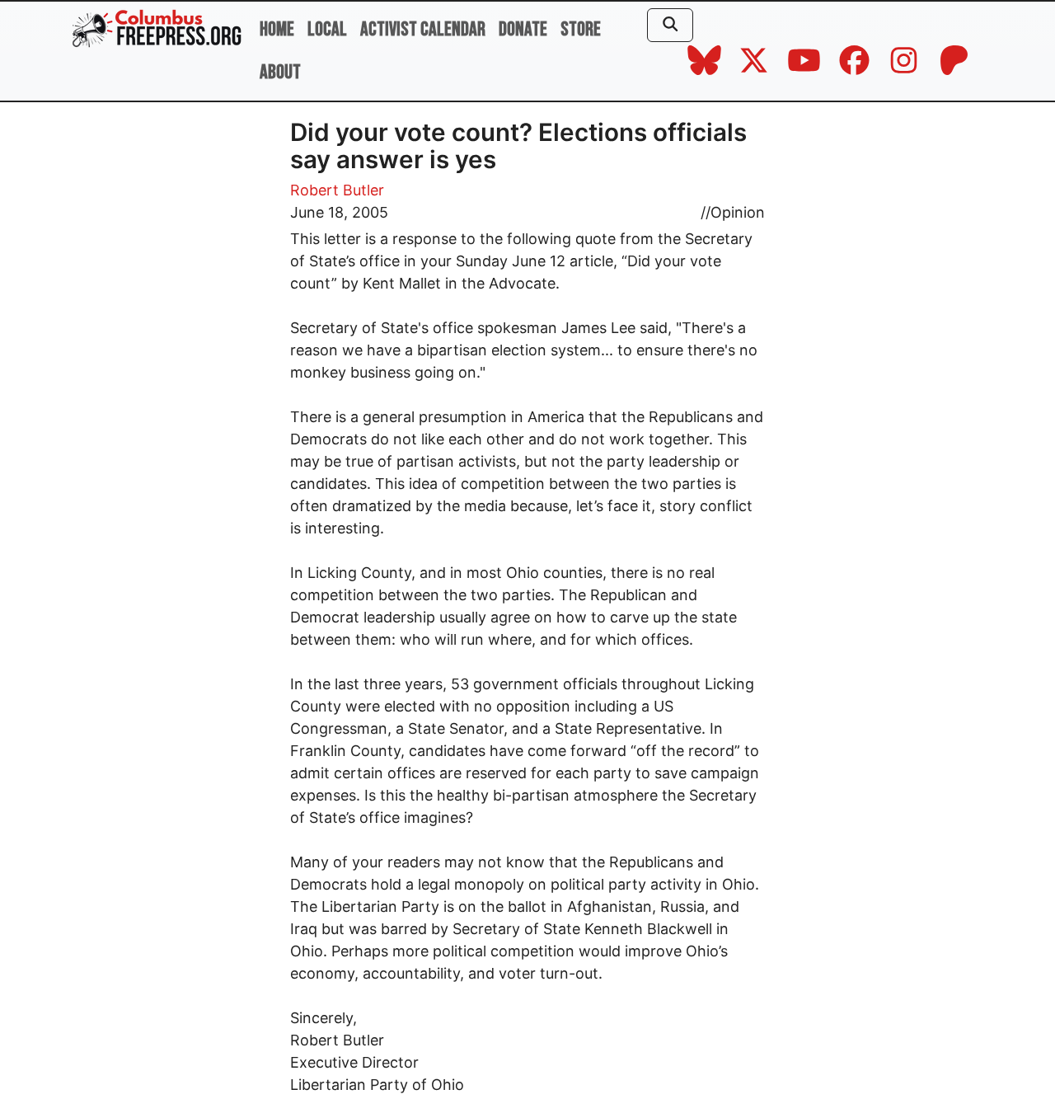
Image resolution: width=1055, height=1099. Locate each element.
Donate (523, 29)
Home (277, 29)
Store (580, 29)
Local (327, 29)
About (280, 72)
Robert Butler (337, 190)
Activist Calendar (422, 29)
